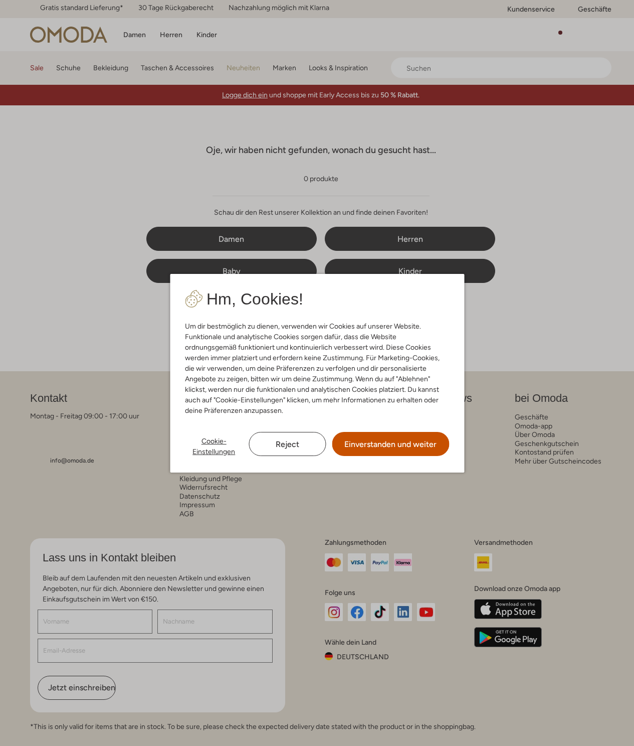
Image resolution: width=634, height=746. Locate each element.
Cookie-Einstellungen (213, 446)
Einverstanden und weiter (390, 444)
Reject (287, 444)
